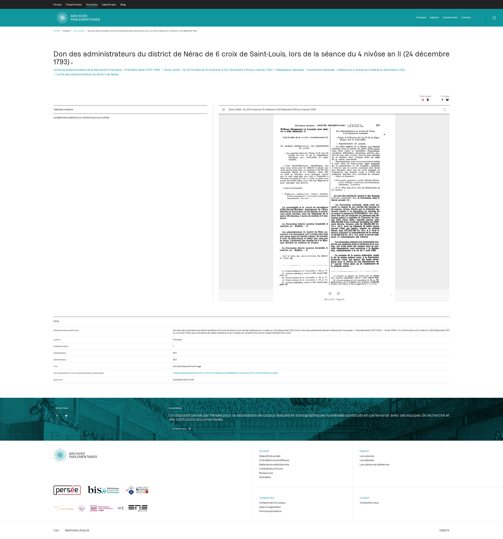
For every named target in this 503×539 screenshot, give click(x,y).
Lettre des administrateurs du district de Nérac (87, 74)
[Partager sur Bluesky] (447, 100)
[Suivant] (338, 293)
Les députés (367, 460)
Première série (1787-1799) (142, 69)
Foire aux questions (270, 511)
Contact (466, 17)
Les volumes (79, 31)
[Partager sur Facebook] (442, 100)
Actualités (265, 477)
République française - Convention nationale (305, 69)
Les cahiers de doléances (374, 464)
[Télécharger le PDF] (423, 100)
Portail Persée (74, 4)
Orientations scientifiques (274, 460)
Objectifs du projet (269, 456)
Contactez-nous (369, 502)
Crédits (444, 530)
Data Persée (109, 4)
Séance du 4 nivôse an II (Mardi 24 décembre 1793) (371, 69)
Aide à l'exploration (270, 507)
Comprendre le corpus (272, 502)
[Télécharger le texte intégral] (428, 100)
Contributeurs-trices (271, 468)
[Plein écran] (445, 109)
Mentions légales (77, 530)
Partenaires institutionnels (274, 464)
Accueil (56, 31)
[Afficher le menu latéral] (223, 109)
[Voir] (72, 62)
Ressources (266, 473)
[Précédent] (330, 293)
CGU (56, 530)
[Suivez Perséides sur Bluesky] (66, 415)
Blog (122, 4)
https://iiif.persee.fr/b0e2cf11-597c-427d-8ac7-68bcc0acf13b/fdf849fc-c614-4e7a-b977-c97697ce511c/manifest (225, 373)
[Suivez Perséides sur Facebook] (57, 415)
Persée (57, 4)
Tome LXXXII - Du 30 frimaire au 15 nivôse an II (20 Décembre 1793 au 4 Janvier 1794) (218, 69)
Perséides (92, 4)
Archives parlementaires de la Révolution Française (87, 69)
